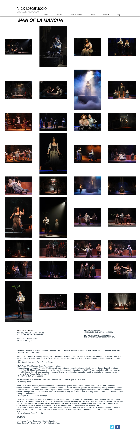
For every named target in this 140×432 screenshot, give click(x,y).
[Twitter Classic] (112, 427)
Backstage (37, 421)
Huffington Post (54, 423)
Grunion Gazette (48, 421)
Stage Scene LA (23, 423)
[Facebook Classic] (117, 427)
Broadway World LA (39, 423)
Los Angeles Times (24, 421)
